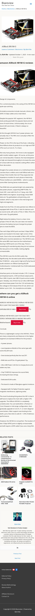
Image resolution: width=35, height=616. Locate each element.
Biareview (7, 3)
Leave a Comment (8, 49)
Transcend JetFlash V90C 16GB (7, 502)
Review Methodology (9, 585)
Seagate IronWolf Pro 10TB (26, 482)
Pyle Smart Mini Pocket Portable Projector (26, 502)
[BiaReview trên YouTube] (14, 570)
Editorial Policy (6, 576)
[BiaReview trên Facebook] (16, 570)
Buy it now (22, 309)
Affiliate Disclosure (8, 594)
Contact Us (5, 596)
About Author (6, 587)
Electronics (11, 9)
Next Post (17, 558)
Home (4, 9)
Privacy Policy (6, 578)
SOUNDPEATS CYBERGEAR (23, 456)
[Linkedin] (17, 548)
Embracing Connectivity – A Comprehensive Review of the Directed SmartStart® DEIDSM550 (8, 459)
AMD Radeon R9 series (8, 482)
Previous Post (17, 553)
